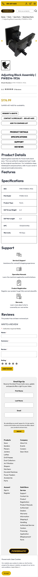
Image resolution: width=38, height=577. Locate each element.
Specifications (19, 137)
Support (19, 142)
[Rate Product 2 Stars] (6, 363)
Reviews (19, 147)
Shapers (7, 466)
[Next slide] (36, 40)
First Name (19, 391)
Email (19, 411)
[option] (5, 65)
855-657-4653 (12, 3)
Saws (6, 443)
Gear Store (24, 452)
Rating (4, 360)
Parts (9, 17)
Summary (5, 341)
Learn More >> (15, 567)
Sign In (6, 490)
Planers (6, 449)
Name (4, 332)
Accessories (8, 478)
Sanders (7, 446)
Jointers (7, 452)
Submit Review (7, 369)
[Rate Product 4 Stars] (13, 363)
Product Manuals (26, 505)
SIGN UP (19, 431)
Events (22, 446)
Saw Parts (16, 17)
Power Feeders (9, 475)
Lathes (6, 455)
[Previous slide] (2, 40)
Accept (6, 573)
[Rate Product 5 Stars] (16, 363)
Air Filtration (8, 463)
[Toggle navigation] (35, 4)
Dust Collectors (9, 460)
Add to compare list (19, 123)
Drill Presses (8, 457)
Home (3, 17)
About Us (23, 443)
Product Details (19, 132)
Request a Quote (9, 113)
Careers (23, 449)
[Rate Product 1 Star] (2, 363)
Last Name (19, 401)
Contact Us (24, 496)
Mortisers (7, 469)
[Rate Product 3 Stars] (9, 363)
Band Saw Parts (28, 17)
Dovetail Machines (10, 472)
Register (7, 493)
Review (4, 349)
